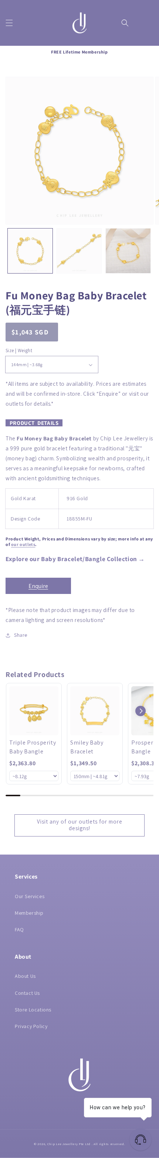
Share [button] (20, 635)
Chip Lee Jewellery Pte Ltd (69, 1144)
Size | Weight (19, 350)
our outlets (23, 544)
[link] (33, 710)
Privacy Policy (31, 1026)
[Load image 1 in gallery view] (30, 251)
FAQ (19, 929)
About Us (25, 976)
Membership (29, 913)
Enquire (38, 586)
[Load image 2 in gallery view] (79, 251)
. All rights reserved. (108, 1144)
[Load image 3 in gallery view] (128, 251)
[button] (9, 23)
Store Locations (33, 1009)
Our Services (29, 896)
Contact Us (27, 993)
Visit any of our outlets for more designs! (79, 825)
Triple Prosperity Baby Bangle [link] (32, 747)
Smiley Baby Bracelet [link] (87, 747)
